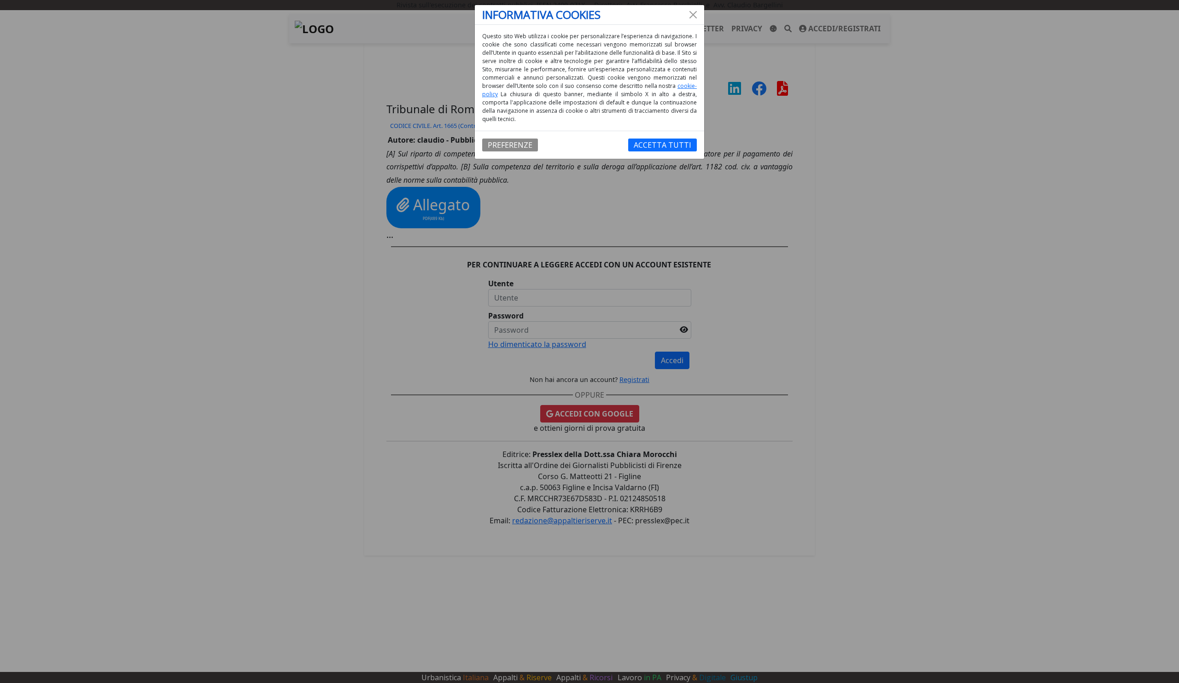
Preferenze (510, 145)
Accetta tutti (662, 145)
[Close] (693, 14)
